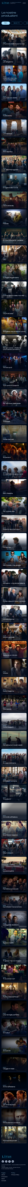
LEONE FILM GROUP (16, 2)
